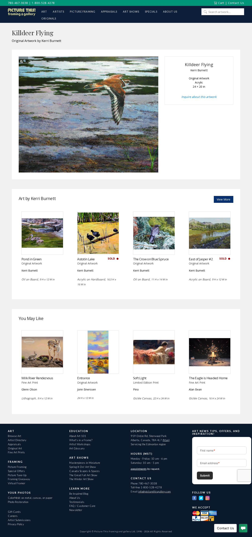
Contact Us (236, 3)
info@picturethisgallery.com (154, 491)
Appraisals (14, 444)
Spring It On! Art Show (82, 466)
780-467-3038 (18, 3)
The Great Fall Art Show (83, 475)
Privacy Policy (16, 524)
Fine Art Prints (16, 452)
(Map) (166, 440)
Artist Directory (17, 440)
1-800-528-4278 (43, 3)
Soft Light (139, 378)
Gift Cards (14, 511)
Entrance (83, 378)
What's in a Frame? (80, 440)
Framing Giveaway (19, 479)
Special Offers (16, 471)
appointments (138, 468)
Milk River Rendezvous (37, 378)
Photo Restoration (18, 502)
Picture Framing (17, 466)
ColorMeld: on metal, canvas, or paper (30, 497)
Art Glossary (76, 448)
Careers (13, 516)
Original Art (15, 448)
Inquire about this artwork (199, 97)
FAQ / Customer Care (82, 505)
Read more (42, 246)
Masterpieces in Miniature (84, 462)
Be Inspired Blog (78, 493)
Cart (220, 3)
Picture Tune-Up (17, 475)
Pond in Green (31, 259)
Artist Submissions (19, 520)
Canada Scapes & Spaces (84, 471)
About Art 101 (77, 436)
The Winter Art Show (81, 479)
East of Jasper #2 (201, 259)
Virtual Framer (16, 483)
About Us (74, 497)
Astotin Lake (85, 259)
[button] (23, 61)
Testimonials (76, 502)
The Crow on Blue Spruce (151, 259)
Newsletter (75, 510)
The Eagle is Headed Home (208, 378)
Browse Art (14, 436)
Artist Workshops (79, 444)
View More (223, 199)
